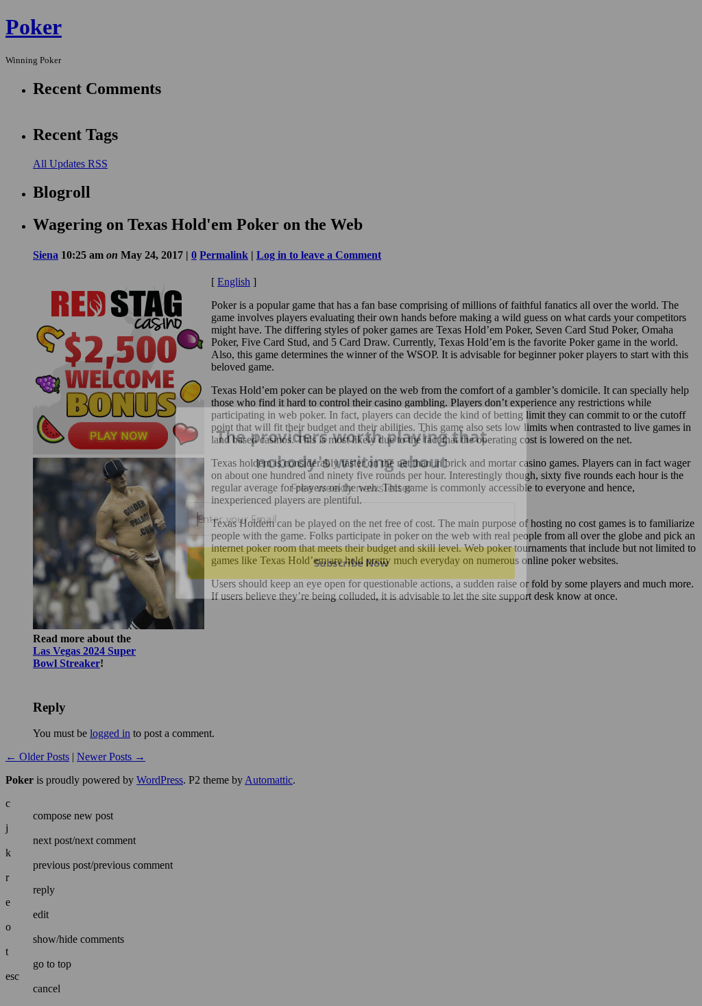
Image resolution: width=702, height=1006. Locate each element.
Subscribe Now (351, 562)
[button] (352, 449)
